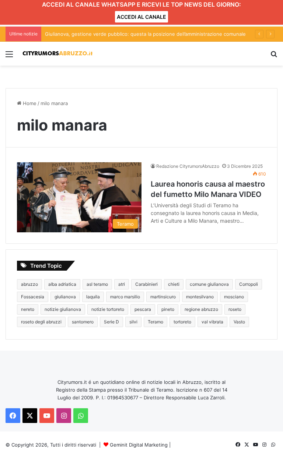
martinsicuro (163, 296)
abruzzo (29, 284)
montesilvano (200, 296)
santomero (83, 322)
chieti (173, 284)
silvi (133, 322)
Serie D (111, 322)
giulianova (65, 296)
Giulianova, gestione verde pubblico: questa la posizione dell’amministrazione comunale (145, 34)
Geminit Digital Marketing (139, 445)
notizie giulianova (63, 309)
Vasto (239, 322)
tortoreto (182, 322)
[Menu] (9, 56)
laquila (93, 296)
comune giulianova (209, 284)
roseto (234, 309)
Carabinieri (146, 284)
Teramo (155, 322)
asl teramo (97, 284)
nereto (27, 309)
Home (28, 103)
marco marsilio (125, 296)
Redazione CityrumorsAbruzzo (187, 166)
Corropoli (248, 284)
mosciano (234, 296)
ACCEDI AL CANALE (141, 17)
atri (121, 284)
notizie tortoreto (107, 309)
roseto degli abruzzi (41, 322)
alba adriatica (62, 284)
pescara (142, 309)
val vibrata (212, 322)
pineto (167, 309)
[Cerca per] (273, 56)
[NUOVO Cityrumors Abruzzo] (57, 53)
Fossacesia (32, 296)
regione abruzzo (201, 309)
